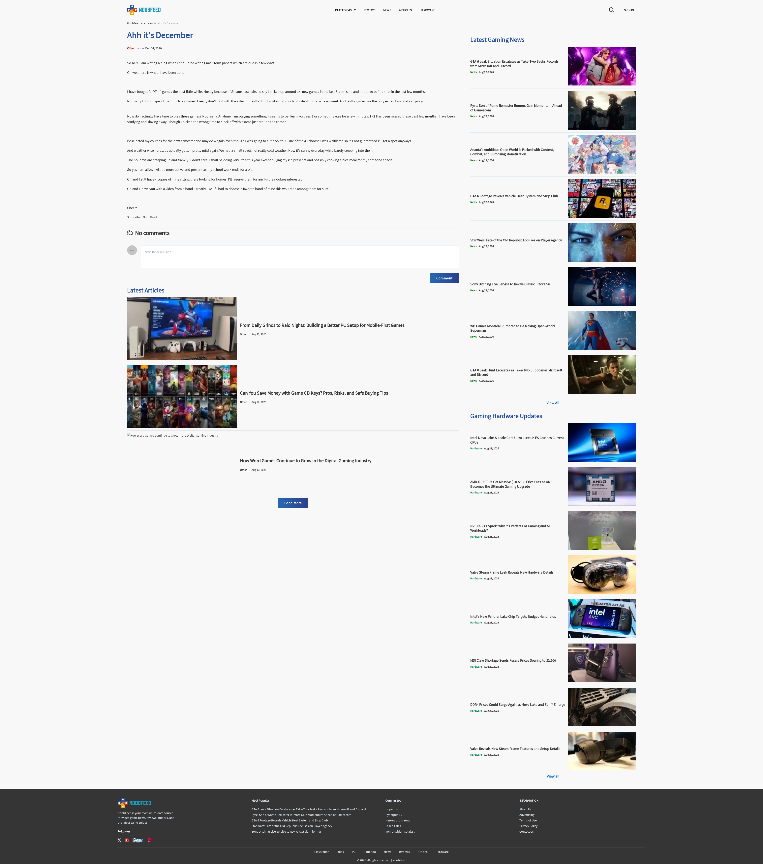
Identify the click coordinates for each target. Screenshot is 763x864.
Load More (293, 503)
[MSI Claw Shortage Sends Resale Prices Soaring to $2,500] (602, 681)
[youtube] (126, 840)
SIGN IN (629, 10)
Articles (405, 10)
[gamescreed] (137, 840)
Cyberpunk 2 (393, 815)
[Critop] (149, 840)
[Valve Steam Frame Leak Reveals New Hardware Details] (602, 593)
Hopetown (392, 809)
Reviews (369, 10)
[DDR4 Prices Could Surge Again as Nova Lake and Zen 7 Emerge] (602, 725)
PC (353, 852)
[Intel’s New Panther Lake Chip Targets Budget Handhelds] (602, 637)
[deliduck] (139, 48)
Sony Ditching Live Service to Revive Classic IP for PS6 (286, 831)
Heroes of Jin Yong (397, 820)
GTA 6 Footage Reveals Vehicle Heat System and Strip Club (290, 820)
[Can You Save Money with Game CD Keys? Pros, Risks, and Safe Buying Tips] (182, 426)
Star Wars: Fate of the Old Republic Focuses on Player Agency (292, 826)
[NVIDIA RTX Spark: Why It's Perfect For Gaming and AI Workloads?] (602, 549)
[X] (119, 840)
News (387, 10)
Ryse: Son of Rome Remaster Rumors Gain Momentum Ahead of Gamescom (301, 815)
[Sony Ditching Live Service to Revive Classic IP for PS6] (602, 305)
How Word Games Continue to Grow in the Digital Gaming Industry (305, 460)
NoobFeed (133, 23)
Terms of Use (528, 820)
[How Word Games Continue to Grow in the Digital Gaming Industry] (182, 494)
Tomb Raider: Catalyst (399, 831)
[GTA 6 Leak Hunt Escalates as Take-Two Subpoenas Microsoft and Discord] (602, 393)
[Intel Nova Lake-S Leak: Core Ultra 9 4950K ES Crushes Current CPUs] (602, 461)
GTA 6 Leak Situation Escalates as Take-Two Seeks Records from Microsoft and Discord (309, 809)
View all (553, 776)
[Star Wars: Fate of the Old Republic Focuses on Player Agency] (602, 261)
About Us (525, 809)
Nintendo (369, 852)
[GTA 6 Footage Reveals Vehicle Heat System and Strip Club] (602, 216)
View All (553, 402)
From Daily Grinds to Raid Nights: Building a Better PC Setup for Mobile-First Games (322, 325)
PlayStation (321, 852)
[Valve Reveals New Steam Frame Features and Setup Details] (602, 769)
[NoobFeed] (144, 10)
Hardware (427, 10)
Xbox (340, 852)
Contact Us (526, 831)
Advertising (526, 815)
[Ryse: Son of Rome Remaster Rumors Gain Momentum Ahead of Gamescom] (602, 128)
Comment (444, 278)
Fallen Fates (393, 826)
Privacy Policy (528, 826)
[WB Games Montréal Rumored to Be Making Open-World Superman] (602, 349)
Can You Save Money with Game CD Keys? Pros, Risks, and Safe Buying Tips (314, 393)
